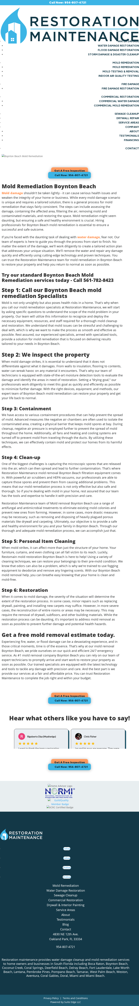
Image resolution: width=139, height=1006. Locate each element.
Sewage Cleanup (127, 113)
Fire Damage (130, 84)
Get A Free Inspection (69, 170)
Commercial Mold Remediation (116, 105)
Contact (132, 148)
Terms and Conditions (75, 998)
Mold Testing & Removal (121, 71)
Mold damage (12, 193)
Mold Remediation (126, 62)
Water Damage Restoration (118, 45)
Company (132, 127)
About (134, 131)
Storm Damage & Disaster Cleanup (113, 54)
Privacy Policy (51, 998)
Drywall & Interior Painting (65, 905)
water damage (88, 237)
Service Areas (128, 122)
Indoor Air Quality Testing (118, 75)
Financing (131, 140)
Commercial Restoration (65, 900)
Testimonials (129, 135)
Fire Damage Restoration (120, 88)
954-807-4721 (65, 947)
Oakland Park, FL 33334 (65, 939)
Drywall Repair (127, 118)
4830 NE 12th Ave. (65, 934)
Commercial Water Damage (119, 101)
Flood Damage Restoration (118, 50)
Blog (65, 924)
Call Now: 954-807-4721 (71, 175)
